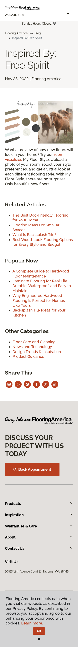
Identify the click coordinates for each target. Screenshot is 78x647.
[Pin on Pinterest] (27, 384)
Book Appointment (34, 469)
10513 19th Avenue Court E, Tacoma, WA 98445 (37, 571)
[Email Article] (9, 384)
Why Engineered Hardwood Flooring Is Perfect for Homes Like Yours (38, 300)
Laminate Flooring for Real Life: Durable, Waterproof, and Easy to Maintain (41, 286)
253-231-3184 (14, 15)
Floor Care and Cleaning (34, 342)
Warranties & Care (21, 526)
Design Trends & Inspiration (36, 351)
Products (13, 503)
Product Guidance (28, 356)
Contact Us (14, 548)
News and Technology (32, 346)
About (10, 537)
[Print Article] (18, 384)
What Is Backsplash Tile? (34, 234)
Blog (38, 33)
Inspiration (14, 515)
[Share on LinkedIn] (54, 384)
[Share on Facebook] (36, 384)
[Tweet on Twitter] (45, 384)
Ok (39, 631)
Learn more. (32, 623)
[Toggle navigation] (69, 15)
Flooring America (16, 33)
